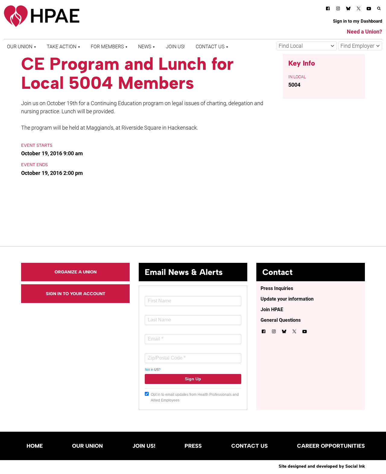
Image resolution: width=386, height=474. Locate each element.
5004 (294, 85)
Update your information (287, 299)
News (144, 47)
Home (35, 446)
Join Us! (175, 47)
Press (193, 446)
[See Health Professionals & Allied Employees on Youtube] (369, 9)
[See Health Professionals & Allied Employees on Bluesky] (348, 9)
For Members (107, 47)
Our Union (19, 47)
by (322, 466)
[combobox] (307, 45)
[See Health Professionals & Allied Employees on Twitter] (359, 9)
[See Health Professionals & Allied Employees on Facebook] (328, 9)
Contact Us (210, 47)
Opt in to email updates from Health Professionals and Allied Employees (195, 397)
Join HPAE (272, 309)
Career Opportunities (331, 446)
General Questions (281, 320)
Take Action (61, 47)
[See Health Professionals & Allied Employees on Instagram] (338, 9)
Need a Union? (364, 31)
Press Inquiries (277, 288)
